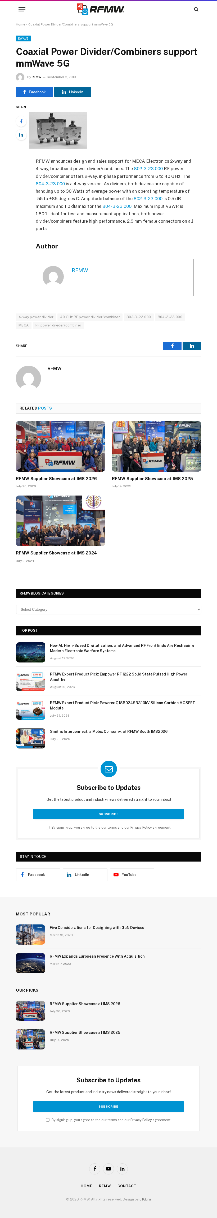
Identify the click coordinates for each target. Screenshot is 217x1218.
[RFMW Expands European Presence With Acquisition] (30, 963)
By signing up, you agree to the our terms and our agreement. (111, 827)
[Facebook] (21, 121)
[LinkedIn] (21, 135)
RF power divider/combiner (58, 325)
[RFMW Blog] (108, 9)
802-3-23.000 (148, 168)
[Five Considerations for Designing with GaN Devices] (30, 934)
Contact (126, 1186)
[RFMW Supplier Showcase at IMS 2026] (60, 446)
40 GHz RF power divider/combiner (90, 317)
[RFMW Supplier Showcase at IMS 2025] (156, 446)
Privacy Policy (141, 827)
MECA (24, 325)
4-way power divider (36, 317)
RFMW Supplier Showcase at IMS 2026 (56, 478)
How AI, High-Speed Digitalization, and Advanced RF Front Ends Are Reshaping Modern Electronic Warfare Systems (122, 648)
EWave (23, 38)
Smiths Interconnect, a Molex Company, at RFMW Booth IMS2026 (109, 731)
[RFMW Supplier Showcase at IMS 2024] (60, 521)
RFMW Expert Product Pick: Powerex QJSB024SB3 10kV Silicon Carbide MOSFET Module (122, 705)
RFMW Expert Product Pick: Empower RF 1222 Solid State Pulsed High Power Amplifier (118, 677)
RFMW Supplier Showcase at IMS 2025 (152, 478)
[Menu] (22, 9)
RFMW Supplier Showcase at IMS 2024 (56, 553)
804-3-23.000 (50, 183)
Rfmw (105, 1186)
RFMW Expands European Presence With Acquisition (97, 956)
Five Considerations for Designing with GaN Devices (97, 928)
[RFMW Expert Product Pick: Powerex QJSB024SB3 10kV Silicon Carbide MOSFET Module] (30, 710)
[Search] (195, 9)
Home (20, 24)
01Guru (145, 1199)
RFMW (36, 77)
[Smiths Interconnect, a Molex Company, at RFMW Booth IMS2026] (30, 738)
